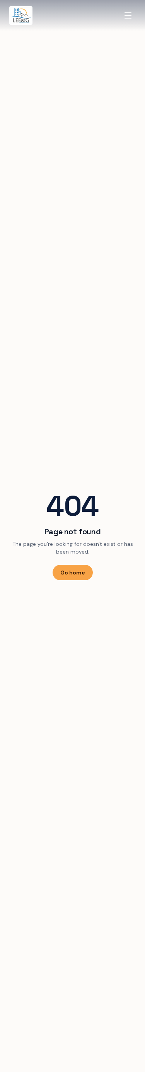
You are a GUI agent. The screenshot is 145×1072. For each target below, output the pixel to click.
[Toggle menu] (128, 15)
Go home (72, 572)
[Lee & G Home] (20, 15)
